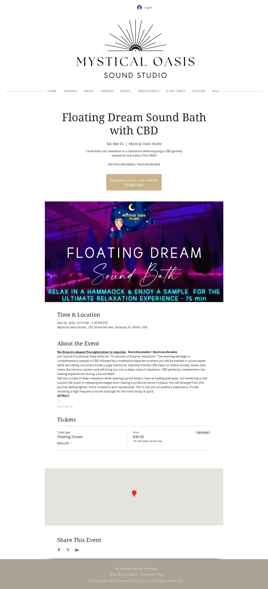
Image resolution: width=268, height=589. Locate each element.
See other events (134, 184)
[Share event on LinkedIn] (77, 549)
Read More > (66, 407)
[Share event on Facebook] (59, 549)
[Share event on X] (68, 549)
